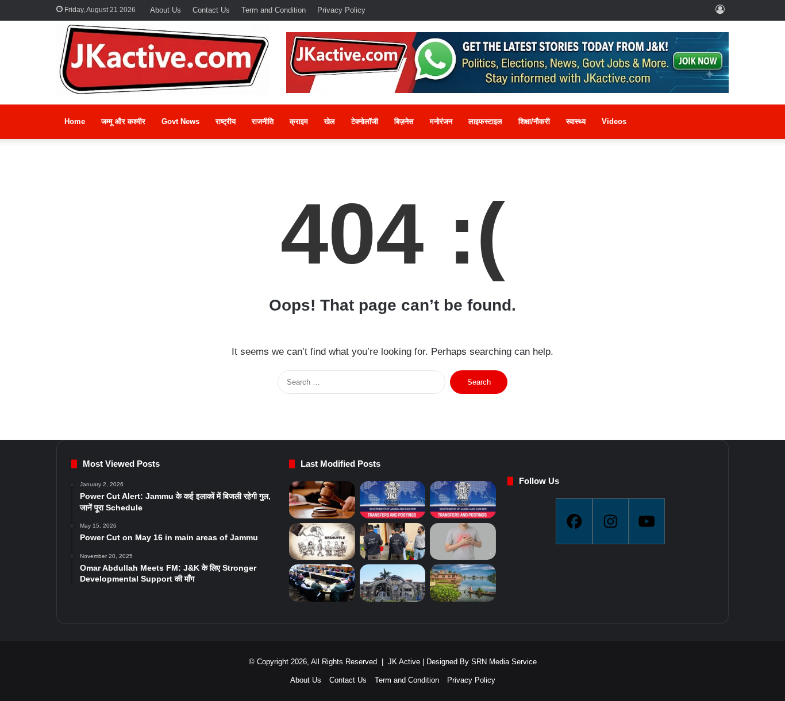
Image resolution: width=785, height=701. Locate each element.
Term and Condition (273, 10)
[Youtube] (647, 521)
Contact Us (211, 10)
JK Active (404, 661)
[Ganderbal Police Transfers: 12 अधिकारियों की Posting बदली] (462, 499)
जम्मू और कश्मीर (123, 121)
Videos (614, 121)
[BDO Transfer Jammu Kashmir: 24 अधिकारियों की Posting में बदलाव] (392, 499)
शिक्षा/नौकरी (534, 121)
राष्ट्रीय (226, 121)
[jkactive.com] (162, 59)
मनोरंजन (441, 121)
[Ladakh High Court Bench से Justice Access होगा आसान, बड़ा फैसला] (392, 583)
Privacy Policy (341, 10)
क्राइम (299, 121)
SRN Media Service (504, 661)
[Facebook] (574, 521)
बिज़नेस (404, 121)
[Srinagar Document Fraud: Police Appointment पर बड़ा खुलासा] (392, 541)
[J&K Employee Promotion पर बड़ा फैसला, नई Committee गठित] (322, 583)
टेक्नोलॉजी (364, 121)
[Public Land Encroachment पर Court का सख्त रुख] (322, 499)
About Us (165, 10)
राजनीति (263, 121)
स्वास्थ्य (576, 121)
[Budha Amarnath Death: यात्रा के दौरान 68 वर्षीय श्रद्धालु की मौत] (462, 541)
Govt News (180, 121)
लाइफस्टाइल (485, 121)
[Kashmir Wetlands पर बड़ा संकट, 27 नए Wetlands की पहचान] (462, 583)
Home (74, 121)
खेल (329, 121)
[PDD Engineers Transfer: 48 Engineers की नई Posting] (322, 541)
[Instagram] (610, 521)
